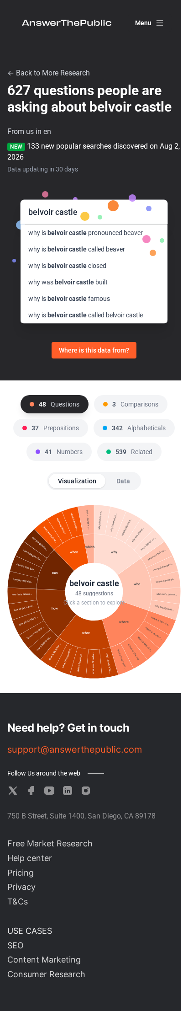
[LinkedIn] (67, 790)
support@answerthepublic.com (74, 749)
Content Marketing (44, 959)
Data (123, 481)
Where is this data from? (94, 350)
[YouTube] (49, 790)
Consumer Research (46, 974)
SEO (15, 945)
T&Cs (17, 901)
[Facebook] (31, 790)
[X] (12, 790)
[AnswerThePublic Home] (66, 22)
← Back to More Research (48, 73)
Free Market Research (50, 843)
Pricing (20, 872)
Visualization (77, 481)
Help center (29, 858)
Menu (143, 23)
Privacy (21, 887)
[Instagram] (85, 790)
